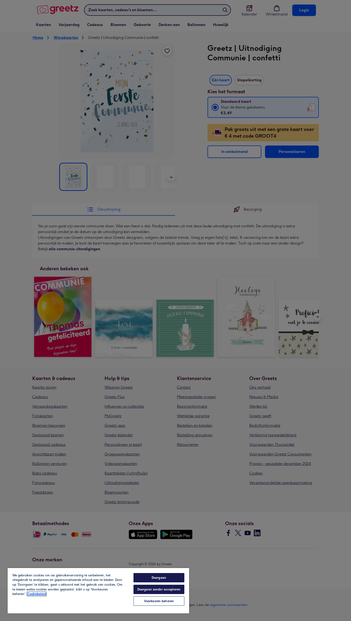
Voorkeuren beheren (159, 601)
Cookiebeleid (36, 594)
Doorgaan (159, 577)
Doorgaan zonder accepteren (159, 589)
